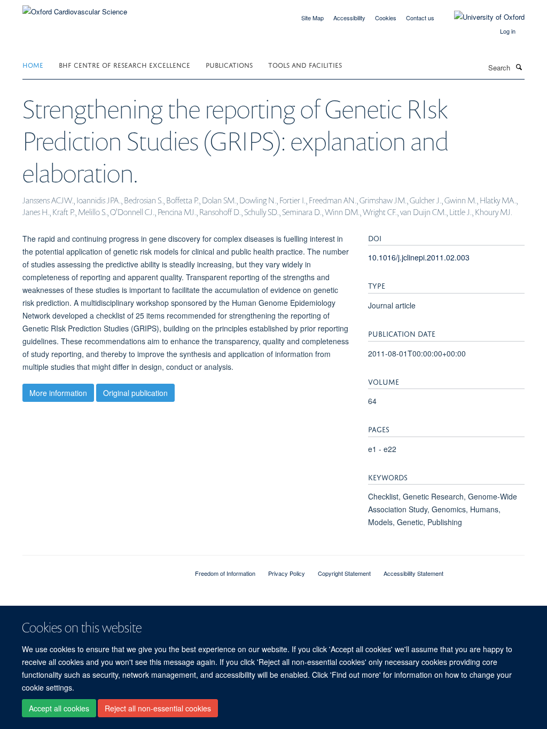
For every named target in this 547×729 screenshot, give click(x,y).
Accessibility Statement (413, 573)
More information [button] (58, 392)
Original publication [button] (135, 392)
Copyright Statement (344, 573)
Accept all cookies (59, 708)
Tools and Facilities (305, 64)
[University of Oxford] (481, 17)
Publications (229, 64)
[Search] (519, 67)
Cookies (385, 17)
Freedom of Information (225, 573)
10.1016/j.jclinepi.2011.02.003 (419, 257)
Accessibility (349, 17)
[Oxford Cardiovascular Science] (74, 8)
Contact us (420, 17)
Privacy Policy (286, 573)
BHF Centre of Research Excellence (124, 64)
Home (32, 64)
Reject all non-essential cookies (158, 708)
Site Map (312, 17)
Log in (507, 31)
